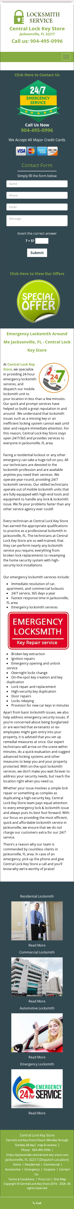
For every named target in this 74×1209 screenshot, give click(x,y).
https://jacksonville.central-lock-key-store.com (37, 1155)
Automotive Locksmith (37, 1008)
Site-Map (60, 1179)
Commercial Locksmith (37, 952)
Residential (32, 1164)
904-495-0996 (46, 41)
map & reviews (47, 1145)
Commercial (52, 1164)
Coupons (49, 1169)
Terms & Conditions (21, 1179)
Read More (37, 945)
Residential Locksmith (37, 896)
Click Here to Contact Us (37, 74)
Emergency (32, 1169)
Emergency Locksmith (37, 1064)
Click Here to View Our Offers (37, 273)
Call (38, 1203)
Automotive (13, 1169)
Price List (44, 1179)
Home (17, 1164)
